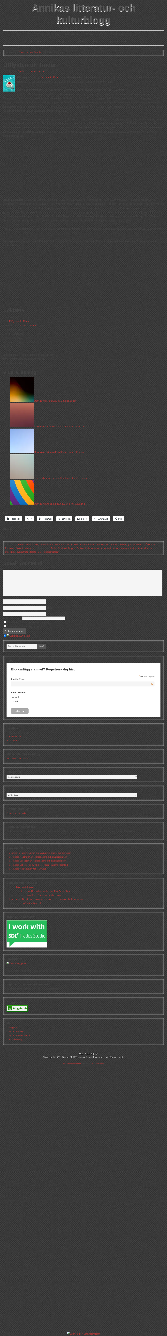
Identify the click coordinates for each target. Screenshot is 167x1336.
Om (101, 34)
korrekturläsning (128, 548)
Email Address (82, 679)
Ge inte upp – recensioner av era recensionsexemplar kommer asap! (40, 853)
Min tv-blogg (138, 41)
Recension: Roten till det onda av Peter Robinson (59, 503)
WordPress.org (16, 1039)
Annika (20, 71)
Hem (43, 34)
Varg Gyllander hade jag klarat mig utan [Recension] (61, 478)
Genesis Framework (94, 1057)
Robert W (13, 899)
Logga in (13, 1027)
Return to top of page (88, 1053)
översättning (22, 552)
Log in (121, 1057)
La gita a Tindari (28, 325)
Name (49, 601)
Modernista (10, 552)
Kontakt (90, 34)
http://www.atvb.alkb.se (17, 758)
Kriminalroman (97, 41)
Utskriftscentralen (118, 41)
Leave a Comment (36, 71)
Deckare (80, 41)
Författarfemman (73, 34)
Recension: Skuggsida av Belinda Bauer (55, 400)
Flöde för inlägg (16, 1031)
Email (49, 608)
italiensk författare (93, 548)
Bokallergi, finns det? (26, 887)
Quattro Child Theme (72, 1057)
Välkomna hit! (15, 736)
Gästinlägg (27, 41)
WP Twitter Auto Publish (71, 1064)
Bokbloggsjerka (45, 41)
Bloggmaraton (64, 41)
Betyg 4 (38, 544)
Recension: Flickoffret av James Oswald (27, 869)
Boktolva (55, 34)
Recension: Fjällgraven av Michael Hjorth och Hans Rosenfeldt (38, 857)
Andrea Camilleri (25, 544)
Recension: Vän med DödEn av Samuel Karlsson (59, 452)
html (17, 697)
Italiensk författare (60, 544)
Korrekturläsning (121, 544)
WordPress (111, 1057)
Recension (10, 548)
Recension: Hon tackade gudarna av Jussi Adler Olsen (45, 891)
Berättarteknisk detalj (31, 903)
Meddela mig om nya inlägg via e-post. (25, 626)
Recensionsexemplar (25, 548)
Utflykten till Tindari (19, 321)
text (16, 701)
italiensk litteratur (112, 548)
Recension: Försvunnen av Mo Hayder (43, 895)
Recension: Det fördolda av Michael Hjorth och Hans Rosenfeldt (38, 865)
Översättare (150, 544)
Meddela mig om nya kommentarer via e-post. (28, 622)
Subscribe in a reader (17, 813)
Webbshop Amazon (117, 34)
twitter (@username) (12, 618)
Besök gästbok (13, 740)
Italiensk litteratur (78, 544)
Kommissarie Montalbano (100, 544)
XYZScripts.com (98, 1064)
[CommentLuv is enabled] (18, 635)
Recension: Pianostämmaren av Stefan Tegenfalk (59, 426)
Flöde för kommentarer (19, 1035)
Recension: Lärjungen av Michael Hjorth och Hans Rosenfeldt (37, 861)
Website (50, 614)
